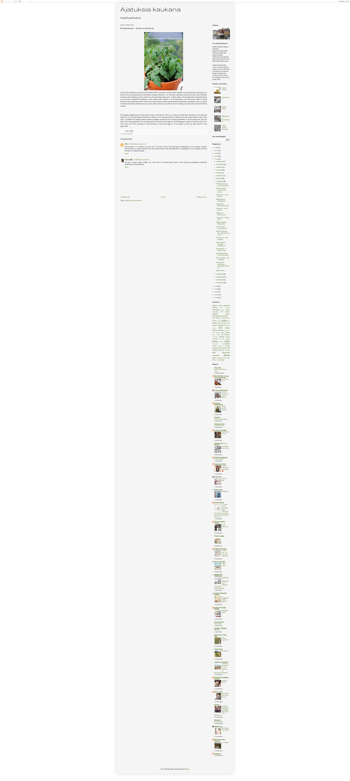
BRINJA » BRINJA (220, 628)
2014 (216, 159)
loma (228, 332)
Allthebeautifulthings (220, 457)
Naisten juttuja (224, 107)
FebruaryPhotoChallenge (220, 316)
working (221, 360)
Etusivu (163, 197)
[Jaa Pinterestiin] (133, 131)
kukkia (227, 328)
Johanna (127, 159)
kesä (128, 134)
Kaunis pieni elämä (220, 464)
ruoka (227, 341)
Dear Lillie (217, 368)
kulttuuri (215, 330)
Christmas (216, 310)
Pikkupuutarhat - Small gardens (221, 200)
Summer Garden (219, 459)
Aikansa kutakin (218, 722)
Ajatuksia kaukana (150, 9)
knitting (214, 328)
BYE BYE (217, 630)
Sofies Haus (217, 477)
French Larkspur (219, 536)
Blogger (186, 769)
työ (214, 352)
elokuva (227, 312)
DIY (222, 312)
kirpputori (221, 325)
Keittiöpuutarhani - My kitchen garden (222, 254)
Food (223, 318)
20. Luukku (225, 742)
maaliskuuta (220, 277)
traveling (227, 350)
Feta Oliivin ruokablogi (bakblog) (221, 678)
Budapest (227, 307)
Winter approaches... (225, 639)
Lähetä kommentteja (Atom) (132, 200)
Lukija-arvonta (224, 89)
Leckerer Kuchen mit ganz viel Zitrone (225, 394)
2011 (216, 292)
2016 (216, 153)
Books (221, 307)
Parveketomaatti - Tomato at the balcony (221, 190)
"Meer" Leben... (224, 564)
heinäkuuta (219, 175)
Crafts (228, 310)
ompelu (221, 337)
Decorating (215, 312)
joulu (224, 320)
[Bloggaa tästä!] (127, 131)
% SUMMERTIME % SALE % (225, 599)
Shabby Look (218, 726)
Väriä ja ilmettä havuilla (224, 408)
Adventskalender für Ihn (225, 447)
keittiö (214, 323)
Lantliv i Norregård (220, 430)
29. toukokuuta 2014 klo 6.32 (141, 159)
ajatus (214, 305)
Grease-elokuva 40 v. (225, 526)
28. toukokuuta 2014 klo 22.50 (137, 144)
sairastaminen (215, 344)
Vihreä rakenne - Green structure (221, 227)
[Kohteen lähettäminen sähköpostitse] (126, 131)
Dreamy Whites (219, 502)
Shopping (220, 346)
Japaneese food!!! (224, 681)
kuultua (221, 330)
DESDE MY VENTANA (218, 575)
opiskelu (227, 337)
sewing (214, 346)
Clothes (223, 310)
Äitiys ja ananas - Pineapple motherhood (221, 244)
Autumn (214, 307)
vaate (214, 358)
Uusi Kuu (217, 417)
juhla (228, 321)
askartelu (226, 305)
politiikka (221, 341)
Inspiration (219, 321)
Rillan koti (217, 720)
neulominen (215, 337)
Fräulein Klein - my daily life (220, 444)
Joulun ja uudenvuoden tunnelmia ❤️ (225, 468)
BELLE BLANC (219, 562)
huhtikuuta (219, 274)
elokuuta (219, 173)
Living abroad (220, 332)
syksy (224, 348)
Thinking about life (218, 350)
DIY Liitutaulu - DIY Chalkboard (222, 258)
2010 (216, 295)
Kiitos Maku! (218, 623)
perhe (131, 134)
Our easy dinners (224, 339)
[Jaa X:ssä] (129, 131)
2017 (216, 150)
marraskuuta (220, 164)
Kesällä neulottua (219, 425)
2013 (216, 286)
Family (227, 314)
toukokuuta (219, 181)
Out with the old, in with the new (225, 695)
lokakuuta (219, 167)
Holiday (227, 318)
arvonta (220, 305)
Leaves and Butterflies (221, 390)
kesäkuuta (219, 178)
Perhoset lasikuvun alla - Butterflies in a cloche (223, 233)
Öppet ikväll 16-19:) (225, 433)
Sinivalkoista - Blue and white (222, 238)
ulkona (226, 355)
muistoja (218, 334)
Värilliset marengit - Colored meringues (222, 184)
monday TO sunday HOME (220, 608)
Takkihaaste (225, 491)
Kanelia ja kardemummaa (218, 404)
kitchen (228, 325)
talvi (228, 348)
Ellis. (126, 144)
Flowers (218, 318)
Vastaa (127, 153)
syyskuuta (219, 170)
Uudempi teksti (125, 197)
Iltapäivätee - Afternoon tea (221, 214)
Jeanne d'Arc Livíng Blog (220, 635)
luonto (213, 334)
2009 (216, 297)
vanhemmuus (226, 358)
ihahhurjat (217, 754)
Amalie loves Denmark (221, 662)
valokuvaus (219, 358)
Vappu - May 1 (220, 270)
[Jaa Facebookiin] (131, 131)
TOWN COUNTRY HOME (220, 594)
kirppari (214, 325)
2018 (216, 147)
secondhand (226, 344)
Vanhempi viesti (201, 197)
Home (214, 321)
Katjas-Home (218, 649)
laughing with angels (220, 549)
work (218, 360)
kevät (224, 323)
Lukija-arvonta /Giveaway (225, 127)
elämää (214, 314)
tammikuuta (220, 282)
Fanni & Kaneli (219, 622)
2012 (216, 289)
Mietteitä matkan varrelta (219, 522)
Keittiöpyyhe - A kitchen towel (221, 249)
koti (220, 327)
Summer (219, 348)
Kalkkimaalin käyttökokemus (226, 118)
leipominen (227, 330)
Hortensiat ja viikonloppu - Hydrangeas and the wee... (222, 264)
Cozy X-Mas (224, 479)
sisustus (227, 346)
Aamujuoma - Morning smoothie (222, 205)
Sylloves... (217, 705)
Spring (214, 348)
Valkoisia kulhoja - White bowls (221, 223)
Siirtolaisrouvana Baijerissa (219, 740)
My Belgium (225, 334)
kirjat (228, 323)
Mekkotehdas (218, 490)
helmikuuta (219, 280)
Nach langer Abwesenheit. (225, 730)
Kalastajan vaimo (219, 424)
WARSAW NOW (225, 611)
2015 (216, 156)
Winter (214, 360)
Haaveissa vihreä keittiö (220, 419)
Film (213, 318)
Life (213, 332)
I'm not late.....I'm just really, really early (225, 553)
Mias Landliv (218, 692)
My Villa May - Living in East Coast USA (221, 376)
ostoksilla (214, 339)
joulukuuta (219, 161)
